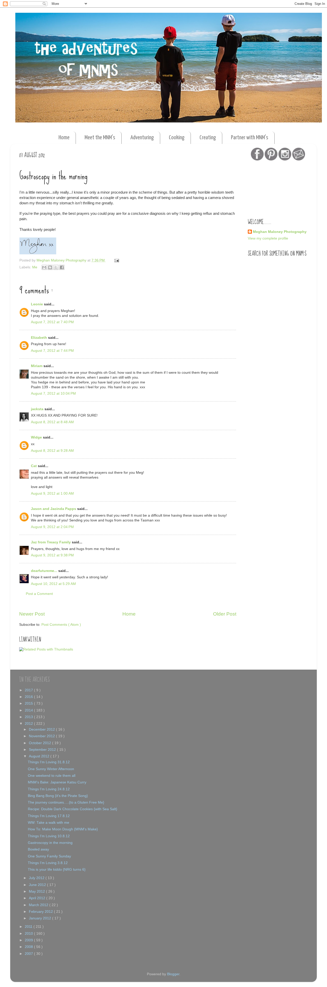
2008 (29, 947)
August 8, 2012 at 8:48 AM (52, 422)
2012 (29, 724)
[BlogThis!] (50, 267)
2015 (29, 703)
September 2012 (43, 750)
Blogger (173, 974)
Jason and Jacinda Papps (54, 509)
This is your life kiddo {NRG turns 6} (57, 869)
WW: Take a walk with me (48, 822)
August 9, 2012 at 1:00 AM (52, 493)
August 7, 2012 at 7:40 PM (52, 322)
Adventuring (142, 138)
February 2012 (41, 912)
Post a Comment (39, 594)
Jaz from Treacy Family (51, 542)
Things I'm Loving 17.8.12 (49, 816)
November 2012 (42, 736)
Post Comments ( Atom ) (61, 625)
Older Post (224, 614)
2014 (29, 710)
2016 (29, 697)
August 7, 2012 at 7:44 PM (52, 351)
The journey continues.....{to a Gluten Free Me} (66, 802)
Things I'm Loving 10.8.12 (49, 836)
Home (64, 138)
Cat (34, 466)
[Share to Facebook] (61, 267)
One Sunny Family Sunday (49, 856)
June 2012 (38, 885)
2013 (29, 717)
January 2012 (40, 918)
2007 (29, 954)
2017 (29, 690)
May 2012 (37, 891)
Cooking (176, 138)
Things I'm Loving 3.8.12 (48, 863)
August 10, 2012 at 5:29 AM (53, 584)
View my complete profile (268, 238)
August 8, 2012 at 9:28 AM (52, 451)
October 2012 (40, 743)
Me (35, 267)
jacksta (37, 409)
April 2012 (37, 898)
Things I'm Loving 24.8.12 (49, 789)
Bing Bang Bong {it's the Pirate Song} (58, 796)
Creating (208, 138)
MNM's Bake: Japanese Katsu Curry (57, 782)
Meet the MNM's (100, 138)
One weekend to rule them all (51, 776)
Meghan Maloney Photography (280, 232)
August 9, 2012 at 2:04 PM (52, 527)
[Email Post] (116, 260)
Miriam (37, 366)
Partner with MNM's (249, 138)
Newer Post (32, 614)
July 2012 (37, 878)
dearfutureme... (44, 571)
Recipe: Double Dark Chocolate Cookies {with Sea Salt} (72, 809)
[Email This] (44, 267)
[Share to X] (56, 267)
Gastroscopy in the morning (50, 843)
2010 (29, 933)
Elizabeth (39, 338)
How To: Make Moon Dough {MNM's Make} (63, 829)
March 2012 (39, 905)
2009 (29, 940)
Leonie (37, 304)
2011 (29, 927)
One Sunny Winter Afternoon (51, 769)
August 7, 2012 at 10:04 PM (53, 393)
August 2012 (39, 756)
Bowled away (38, 849)
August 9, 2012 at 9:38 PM (52, 555)
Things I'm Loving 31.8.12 (49, 762)
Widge (37, 437)
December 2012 (42, 729)
